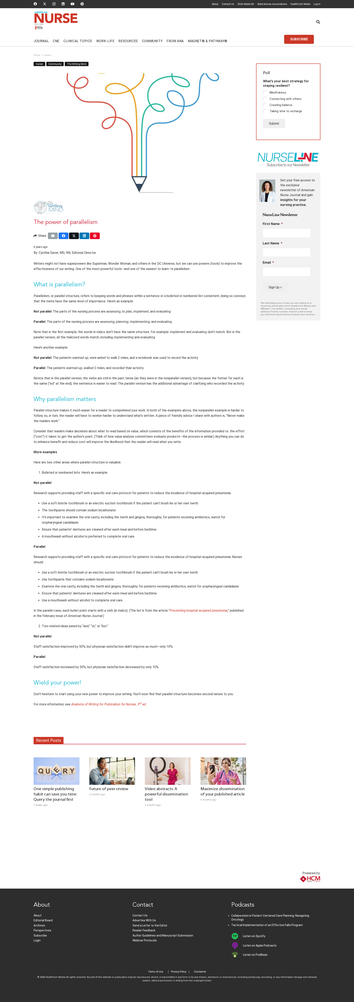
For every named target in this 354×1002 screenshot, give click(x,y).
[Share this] (63, 236)
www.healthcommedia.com (301, 886)
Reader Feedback (144, 930)
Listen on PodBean (255, 954)
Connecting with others (286, 99)
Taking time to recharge (286, 111)
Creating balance (281, 105)
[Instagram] (54, 4)
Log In (317, 4)
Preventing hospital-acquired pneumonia (198, 610)
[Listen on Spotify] (237, 936)
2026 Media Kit (245, 4)
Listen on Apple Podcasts (260, 945)
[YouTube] (72, 4)
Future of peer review (108, 789)
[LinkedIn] (63, 4)
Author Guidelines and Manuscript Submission (163, 935)
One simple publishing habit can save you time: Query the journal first (55, 794)
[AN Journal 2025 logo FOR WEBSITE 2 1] (56, 22)
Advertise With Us (144, 920)
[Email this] (53, 236)
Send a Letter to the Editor (150, 925)
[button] (318, 22)
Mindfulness (278, 92)
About (215, 4)
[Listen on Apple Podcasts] (237, 945)
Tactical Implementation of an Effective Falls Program (267, 925)
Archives (39, 925)
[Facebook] (35, 4)
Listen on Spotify (254, 936)
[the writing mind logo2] (140, 207)
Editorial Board (43, 920)
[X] (44, 4)
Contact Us (228, 4)
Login (37, 940)
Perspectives (42, 930)
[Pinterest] (82, 4)
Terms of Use (155, 971)
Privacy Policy (178, 971)
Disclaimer (200, 971)
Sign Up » (275, 287)
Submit (274, 123)
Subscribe (40, 935)
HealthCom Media (300, 4)
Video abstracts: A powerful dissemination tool (166, 794)
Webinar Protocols (145, 940)
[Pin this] (95, 236)
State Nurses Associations (272, 4)
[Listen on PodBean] (237, 954)
